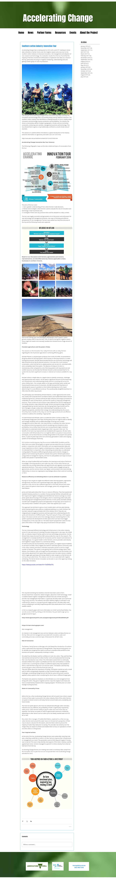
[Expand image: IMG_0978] (47, 272)
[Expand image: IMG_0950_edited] (64, 272)
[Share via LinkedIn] (31, 821)
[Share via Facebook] (23, 821)
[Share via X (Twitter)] (27, 821)
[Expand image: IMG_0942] (30, 289)
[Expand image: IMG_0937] (47, 289)
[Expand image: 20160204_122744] (64, 289)
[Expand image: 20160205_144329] (30, 272)
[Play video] (47, 578)
